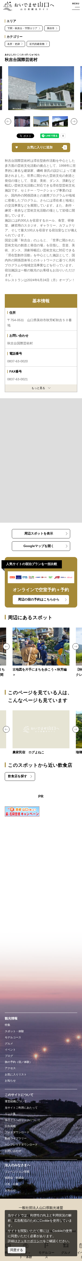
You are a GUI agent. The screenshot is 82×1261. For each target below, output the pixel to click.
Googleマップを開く (38, 546)
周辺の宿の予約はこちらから (38, 599)
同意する (16, 1250)
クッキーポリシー (30, 1241)
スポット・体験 (14, 1031)
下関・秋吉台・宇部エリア (22, 28)
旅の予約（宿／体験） (18, 1062)
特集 (7, 1024)
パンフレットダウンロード (21, 1144)
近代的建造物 (36, 44)
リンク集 (10, 1113)
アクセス (10, 1068)
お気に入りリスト (16, 1074)
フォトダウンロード (17, 1132)
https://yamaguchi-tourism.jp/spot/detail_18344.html (41, 652)
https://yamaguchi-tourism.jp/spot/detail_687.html (41, 732)
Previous (8, 121)
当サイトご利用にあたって (21, 1107)
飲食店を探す (17, 776)
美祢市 (50, 28)
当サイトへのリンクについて (22, 1120)
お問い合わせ (13, 1151)
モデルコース (13, 1037)
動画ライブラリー (16, 1138)
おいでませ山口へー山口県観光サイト (27, 6)
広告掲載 (10, 1126)
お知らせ (10, 1080)
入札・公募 (11, 1184)
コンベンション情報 (17, 1171)
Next (74, 121)
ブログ (9, 1055)
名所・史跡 (13, 44)
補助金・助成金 (14, 1177)
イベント (10, 1049)
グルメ (9, 1043)
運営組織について (16, 1101)
